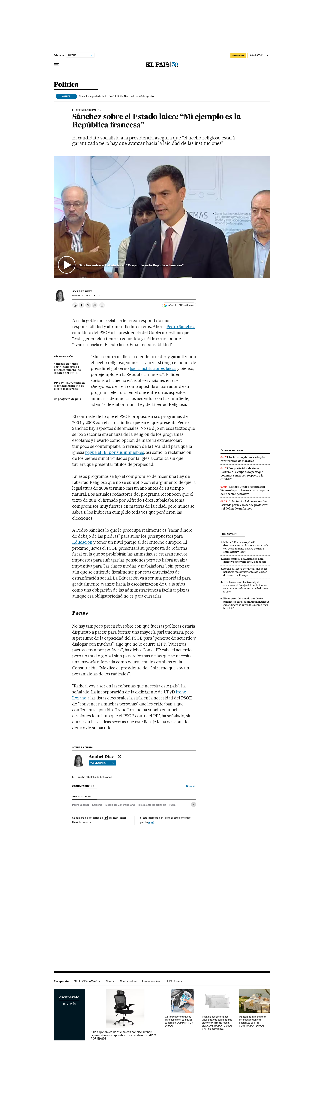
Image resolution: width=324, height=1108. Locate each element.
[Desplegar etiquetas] (193, 804)
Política (66, 84)
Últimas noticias (231, 450)
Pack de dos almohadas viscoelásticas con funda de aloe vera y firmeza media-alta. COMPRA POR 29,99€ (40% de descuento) (217, 1022)
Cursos (110, 981)
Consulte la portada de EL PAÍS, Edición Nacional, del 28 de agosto (116, 96)
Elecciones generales (85, 110)
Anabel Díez (82, 291)
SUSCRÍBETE (238, 55)
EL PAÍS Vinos (174, 981)
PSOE (172, 804)
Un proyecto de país (67, 399)
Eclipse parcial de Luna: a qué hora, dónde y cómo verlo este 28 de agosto (244, 560)
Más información (81, 821)
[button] (162, 217)
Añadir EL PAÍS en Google (181, 305)
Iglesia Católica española (152, 804)
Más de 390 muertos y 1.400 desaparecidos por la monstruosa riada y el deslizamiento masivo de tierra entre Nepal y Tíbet (245, 547)
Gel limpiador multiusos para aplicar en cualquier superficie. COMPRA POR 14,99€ (179, 1021)
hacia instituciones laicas (153, 368)
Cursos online (128, 981)
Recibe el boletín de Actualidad (94, 776)
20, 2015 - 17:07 (92, 295)
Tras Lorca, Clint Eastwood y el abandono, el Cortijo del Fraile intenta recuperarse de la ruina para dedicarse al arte (245, 586)
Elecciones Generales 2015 (120, 804)
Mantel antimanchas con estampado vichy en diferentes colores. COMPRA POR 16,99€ (252, 1021)
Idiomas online (151, 981)
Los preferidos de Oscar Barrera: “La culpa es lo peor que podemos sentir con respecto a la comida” (241, 474)
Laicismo (97, 804)
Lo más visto (228, 534)
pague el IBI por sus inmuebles (114, 452)
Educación (82, 542)
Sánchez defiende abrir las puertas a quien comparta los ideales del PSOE (67, 368)
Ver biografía (98, 763)
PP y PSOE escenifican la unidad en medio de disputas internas (69, 386)
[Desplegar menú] (57, 65)
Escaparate (61, 981)
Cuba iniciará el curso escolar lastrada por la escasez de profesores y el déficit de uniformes (244, 505)
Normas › (191, 786)
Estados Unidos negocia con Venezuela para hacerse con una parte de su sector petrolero (244, 490)
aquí (151, 822)
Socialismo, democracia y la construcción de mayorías (242, 459)
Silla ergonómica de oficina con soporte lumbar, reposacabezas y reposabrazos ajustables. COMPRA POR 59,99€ (124, 1035)
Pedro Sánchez (180, 326)
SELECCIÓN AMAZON (87, 981)
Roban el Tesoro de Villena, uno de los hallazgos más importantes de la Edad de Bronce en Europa (245, 572)
